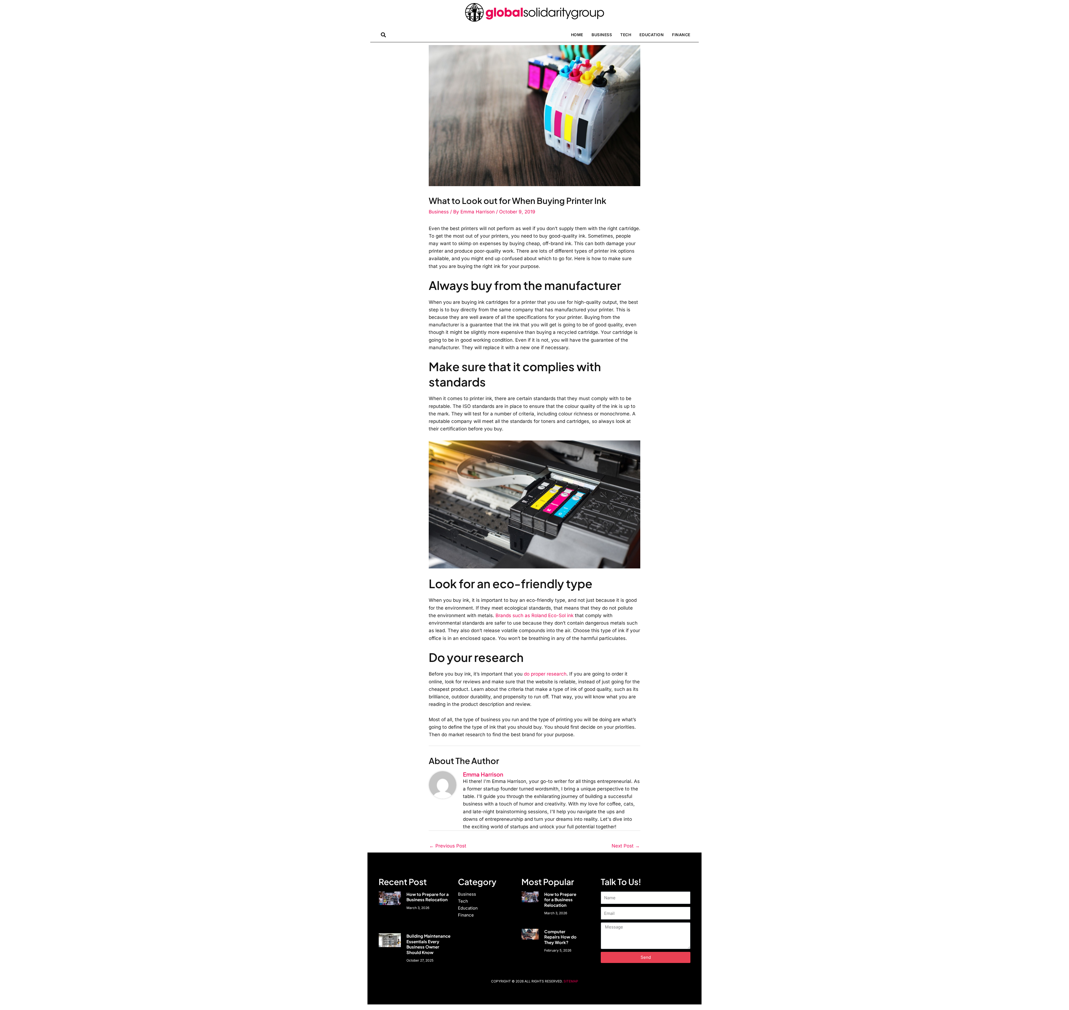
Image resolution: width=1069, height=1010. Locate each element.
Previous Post (447, 846)
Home (577, 34)
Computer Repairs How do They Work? (560, 937)
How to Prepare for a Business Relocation (427, 896)
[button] (383, 34)
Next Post (626, 846)
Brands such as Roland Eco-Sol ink (535, 615)
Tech (625, 34)
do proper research (545, 674)
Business (602, 34)
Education (651, 34)
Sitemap (570, 981)
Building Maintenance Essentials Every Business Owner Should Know (428, 944)
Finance (681, 34)
